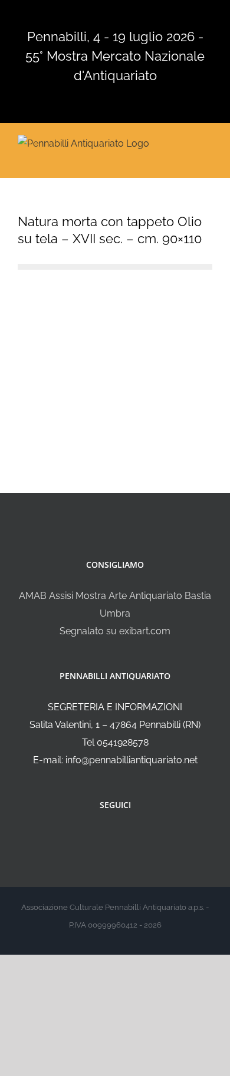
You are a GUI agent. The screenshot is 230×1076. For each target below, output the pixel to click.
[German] (120, 16)
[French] (104, 16)
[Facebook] (107, 836)
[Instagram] (123, 836)
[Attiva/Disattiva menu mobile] (207, 142)
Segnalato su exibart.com (115, 631)
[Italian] (74, 16)
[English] (89, 16)
